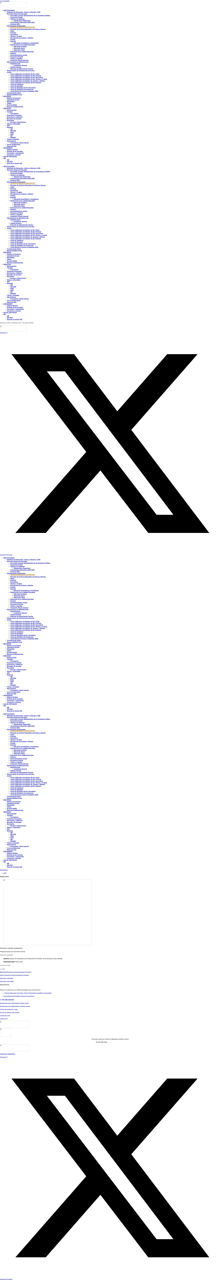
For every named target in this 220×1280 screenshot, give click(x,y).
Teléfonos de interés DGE (116, 1042)
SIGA (12, 134)
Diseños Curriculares (14, 98)
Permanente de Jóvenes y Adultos (21, 38)
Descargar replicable (6, 978)
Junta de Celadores (16, 84)
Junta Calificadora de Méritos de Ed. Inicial (24, 74)
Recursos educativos (27, 996)
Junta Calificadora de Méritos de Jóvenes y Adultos (27, 81)
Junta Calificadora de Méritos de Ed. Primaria (25, 75)
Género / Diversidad (13, 124)
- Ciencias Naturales (9, 993)
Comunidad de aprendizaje (12, 996)
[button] (110, 969)
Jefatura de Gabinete (17, 19)
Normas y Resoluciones (18, 122)
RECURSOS (7, 96)
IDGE (12, 132)
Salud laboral (11, 141)
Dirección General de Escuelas (17, 14)
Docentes (20, 993)
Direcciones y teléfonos (15, 117)
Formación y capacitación (15, 153)
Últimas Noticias (12, 149)
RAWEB (13, 137)
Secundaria (14, 34)
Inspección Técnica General (19, 60)
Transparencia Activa (14, 93)
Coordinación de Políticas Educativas (22, 27)
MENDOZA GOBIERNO (7, 1054)
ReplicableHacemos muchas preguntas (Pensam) (15, 972)
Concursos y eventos (14, 155)
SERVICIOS (7, 108)
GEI (11, 129)
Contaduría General (20, 65)
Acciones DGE (15, 24)
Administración (15, 63)
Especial (13, 41)
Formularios (14, 113)
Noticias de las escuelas (15, 151)
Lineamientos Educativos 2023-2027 (22, 22)
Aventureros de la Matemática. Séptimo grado (15, 1006)
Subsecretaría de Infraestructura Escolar (20, 70)
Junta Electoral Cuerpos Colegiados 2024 (24, 91)
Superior (13, 53)
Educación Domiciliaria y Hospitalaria (26, 43)
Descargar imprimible (7, 981)
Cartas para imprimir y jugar (9, 1009)
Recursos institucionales (15, 106)
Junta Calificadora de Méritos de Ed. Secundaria (26, 77)
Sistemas (10, 127)
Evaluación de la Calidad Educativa (22, 51)
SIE (11, 136)
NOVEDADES (7, 148)
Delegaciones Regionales (22, 20)
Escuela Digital (12, 105)
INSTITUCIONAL (9, 10)
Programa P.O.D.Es (16, 57)
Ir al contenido (4, 1)
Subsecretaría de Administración (18, 62)
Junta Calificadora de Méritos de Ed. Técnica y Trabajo (28, 79)
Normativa (10, 120)
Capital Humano (15, 67)
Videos (9, 103)
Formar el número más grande (9, 1012)
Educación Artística (20, 46)
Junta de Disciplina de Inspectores (21, 89)
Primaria (13, 33)
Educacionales (11, 110)
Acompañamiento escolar (18, 55)
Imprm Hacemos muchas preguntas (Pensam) (14, 975)
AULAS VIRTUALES (10, 156)
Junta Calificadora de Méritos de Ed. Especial (25, 82)
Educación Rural (19, 48)
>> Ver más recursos (7, 999)
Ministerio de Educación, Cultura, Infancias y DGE (23, 12)
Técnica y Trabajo (16, 36)
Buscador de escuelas (14, 118)
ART (8, 125)
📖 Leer (2, 969)
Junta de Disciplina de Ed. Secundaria (23, 88)
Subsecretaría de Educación (16, 26)
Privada (12, 39)
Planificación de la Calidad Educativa (22, 45)
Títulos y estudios (16, 58)
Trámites (10, 112)
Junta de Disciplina (16, 86)
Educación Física (19, 50)
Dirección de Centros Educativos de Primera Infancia (28, 29)
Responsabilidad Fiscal (14, 94)
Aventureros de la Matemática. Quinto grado (14, 1003)
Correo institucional (13, 144)
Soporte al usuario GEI (14, 163)
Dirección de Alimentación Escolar (21, 69)
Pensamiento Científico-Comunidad (39, 993)
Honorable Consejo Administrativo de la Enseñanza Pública (30, 15)
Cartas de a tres (5, 1015)
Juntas (9, 72)
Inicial (12, 31)
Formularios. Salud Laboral (19, 143)
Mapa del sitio (11, 146)
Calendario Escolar (13, 100)
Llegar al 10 (4, 1018)
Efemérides (11, 101)
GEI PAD (13, 130)
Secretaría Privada (16, 17)
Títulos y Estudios (13, 139)
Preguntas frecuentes (14, 115)
